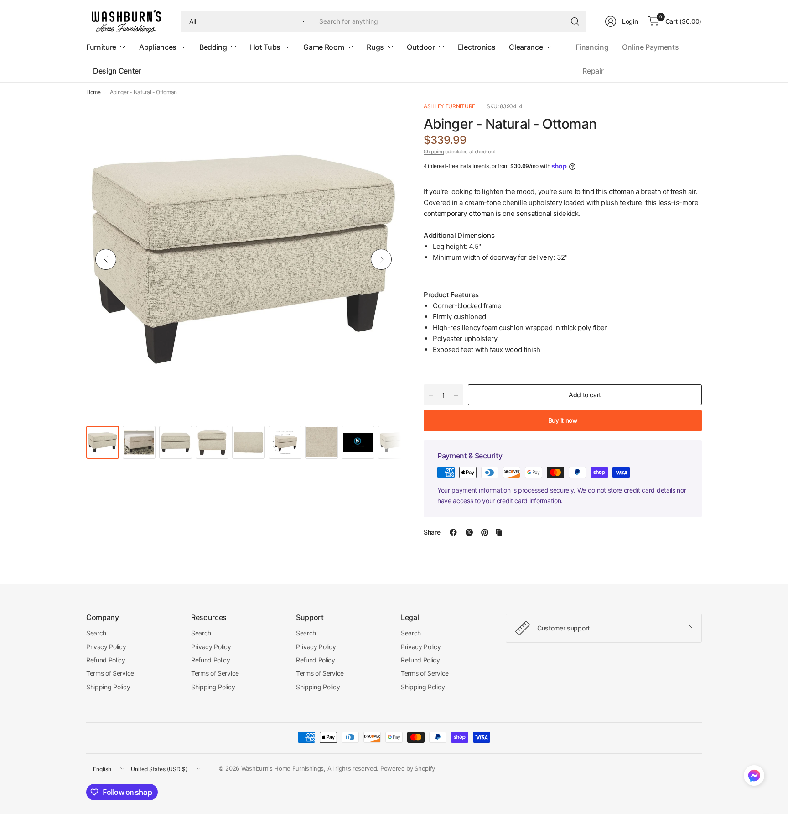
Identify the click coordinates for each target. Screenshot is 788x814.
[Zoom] (383, 119)
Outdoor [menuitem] (421, 47)
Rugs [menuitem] (375, 47)
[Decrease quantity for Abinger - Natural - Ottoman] (431, 395)
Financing (591, 47)
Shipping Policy (108, 687)
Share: (433, 532)
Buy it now (563, 420)
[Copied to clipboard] (499, 532)
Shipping (434, 151)
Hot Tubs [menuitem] (265, 47)
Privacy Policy (106, 647)
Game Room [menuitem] (323, 47)
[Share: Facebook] (453, 532)
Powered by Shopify (407, 768)
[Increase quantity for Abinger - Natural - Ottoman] (456, 395)
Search (96, 633)
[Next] (381, 259)
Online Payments (650, 47)
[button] (754, 777)
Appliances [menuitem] (157, 47)
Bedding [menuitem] (213, 47)
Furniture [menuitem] (101, 47)
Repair (592, 70)
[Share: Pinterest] (485, 532)
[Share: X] (469, 532)
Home (93, 92)
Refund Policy (105, 660)
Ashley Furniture (449, 106)
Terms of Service (110, 673)
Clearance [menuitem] (526, 47)
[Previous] (105, 259)
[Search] (575, 21)
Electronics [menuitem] (476, 47)
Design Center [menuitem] (117, 70)
